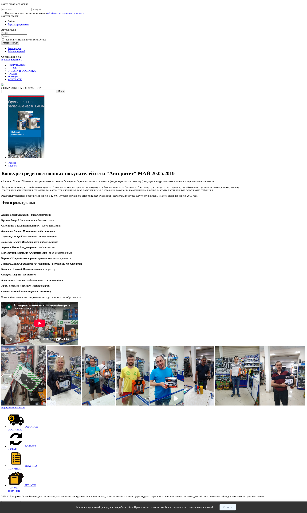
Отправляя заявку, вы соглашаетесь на (44, 13)
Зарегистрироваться (18, 24)
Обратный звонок (11, 56)
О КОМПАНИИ (17, 65)
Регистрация (14, 48)
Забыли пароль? (16, 51)
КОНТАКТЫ (15, 79)
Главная (12, 162)
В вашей (11, 59)
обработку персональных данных (65, 13)
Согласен (227, 507)
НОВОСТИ (14, 68)
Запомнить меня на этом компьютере (25, 39)
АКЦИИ (12, 73)
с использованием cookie (200, 507)
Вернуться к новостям (13, 407)
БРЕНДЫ (13, 76)
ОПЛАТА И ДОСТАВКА (22, 70)
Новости (12, 165)
